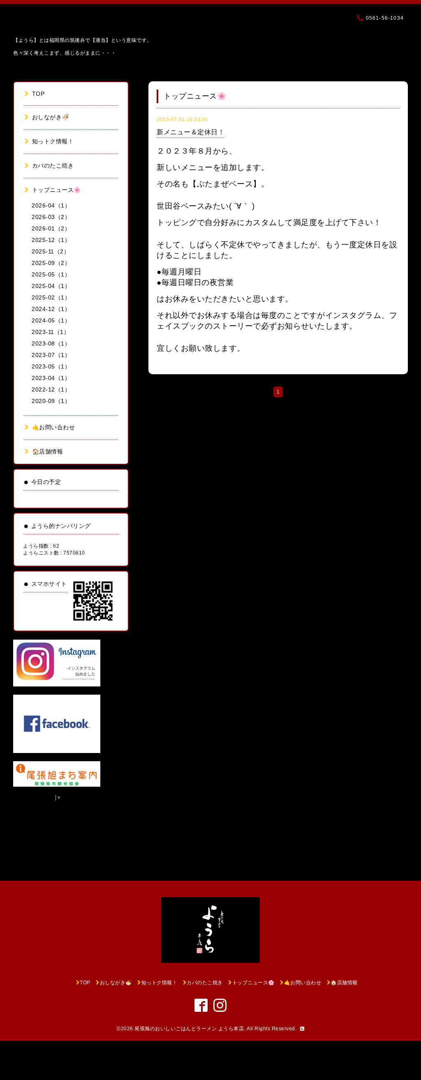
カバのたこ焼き (53, 165)
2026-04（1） (51, 205)
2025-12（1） (51, 240)
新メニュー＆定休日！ (190, 132)
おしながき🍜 (50, 117)
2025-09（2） (51, 263)
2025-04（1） (51, 286)
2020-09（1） (51, 401)
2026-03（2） (51, 217)
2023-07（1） (51, 355)
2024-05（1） (51, 320)
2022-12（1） (51, 389)
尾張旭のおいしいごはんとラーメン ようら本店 (189, 1029)
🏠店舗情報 (47, 451)
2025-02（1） (51, 297)
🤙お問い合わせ (53, 427)
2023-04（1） (51, 378)
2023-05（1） (51, 366)
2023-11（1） (50, 332)
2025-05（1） (51, 274)
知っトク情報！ (53, 141)
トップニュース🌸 (56, 190)
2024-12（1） (51, 309)
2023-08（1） (51, 343)
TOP (38, 93)
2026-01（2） (51, 228)
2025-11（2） (50, 251)
